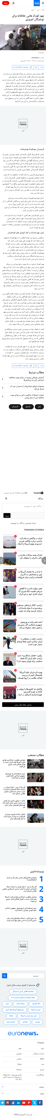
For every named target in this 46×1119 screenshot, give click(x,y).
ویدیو (42, 1069)
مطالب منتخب (36, 755)
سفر (43, 1064)
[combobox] (23, 975)
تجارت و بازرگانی (38, 1053)
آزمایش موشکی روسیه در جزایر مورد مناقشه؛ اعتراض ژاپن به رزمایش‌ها (26, 379)
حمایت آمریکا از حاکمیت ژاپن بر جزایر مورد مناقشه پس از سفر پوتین (27, 396)
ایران (7, 1003)
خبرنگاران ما (40, 1075)
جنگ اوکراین (36, 1003)
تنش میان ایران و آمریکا (29, 1016)
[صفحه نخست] (43, 10)
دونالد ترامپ (20, 1003)
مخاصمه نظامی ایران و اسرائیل (23, 991)
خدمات (41, 1087)
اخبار (38, 10)
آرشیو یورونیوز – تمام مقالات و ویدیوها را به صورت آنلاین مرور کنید (12, 1077)
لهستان (37, 1022)
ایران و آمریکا (36, 1009)
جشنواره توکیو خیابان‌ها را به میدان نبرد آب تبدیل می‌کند (27, 387)
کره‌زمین (18, 1053)
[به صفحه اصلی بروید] (37, 3)
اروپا (42, 1048)
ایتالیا (11, 1016)
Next (42, 1059)
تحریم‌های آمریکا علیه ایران (14, 1009)
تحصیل (28, 406)
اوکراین (25, 1022)
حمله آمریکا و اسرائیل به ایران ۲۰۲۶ (23, 997)
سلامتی (18, 1059)
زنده (5, 3)
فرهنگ (19, 1064)
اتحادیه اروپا (11, 1022)
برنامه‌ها (18, 1069)
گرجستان (15, 406)
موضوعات (40, 1042)
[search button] (4, 975)
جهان (32, 10)
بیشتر (42, 1093)
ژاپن (39, 406)
